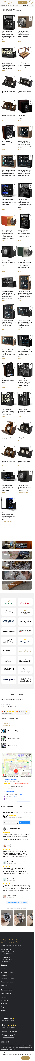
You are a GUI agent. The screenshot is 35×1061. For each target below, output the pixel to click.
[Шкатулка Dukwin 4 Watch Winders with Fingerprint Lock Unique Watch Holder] (9, 190)
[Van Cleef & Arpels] (25, 670)
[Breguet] (8, 660)
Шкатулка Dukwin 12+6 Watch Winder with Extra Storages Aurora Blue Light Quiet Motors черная (25, 173)
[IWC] (8, 641)
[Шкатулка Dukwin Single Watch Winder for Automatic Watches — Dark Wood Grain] (25, 476)
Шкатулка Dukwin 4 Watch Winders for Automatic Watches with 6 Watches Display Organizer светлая (8, 65)
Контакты (4, 997)
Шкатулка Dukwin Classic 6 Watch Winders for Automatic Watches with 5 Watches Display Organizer (25, 382)
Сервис (3, 1010)
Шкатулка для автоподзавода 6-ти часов (8, 380)
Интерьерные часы (7, 972)
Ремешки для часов (7, 982)
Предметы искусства (7, 978)
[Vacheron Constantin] (25, 651)
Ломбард (4, 1003)
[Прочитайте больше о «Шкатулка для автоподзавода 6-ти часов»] (14, 364)
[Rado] (8, 670)
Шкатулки (4, 975)
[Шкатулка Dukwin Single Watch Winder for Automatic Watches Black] (9, 251)
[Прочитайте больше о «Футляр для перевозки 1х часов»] (14, 422)
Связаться (22, 2)
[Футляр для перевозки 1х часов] (9, 428)
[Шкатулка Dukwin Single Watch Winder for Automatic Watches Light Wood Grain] (25, 22)
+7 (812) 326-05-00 (6, 723)
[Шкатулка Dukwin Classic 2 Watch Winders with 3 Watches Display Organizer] (25, 399)
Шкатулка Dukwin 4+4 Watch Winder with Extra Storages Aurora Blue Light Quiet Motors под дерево (25, 144)
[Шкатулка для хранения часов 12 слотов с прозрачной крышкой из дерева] (25, 53)
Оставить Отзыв (8, 1035)
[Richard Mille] (8, 631)
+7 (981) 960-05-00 (27, 5)
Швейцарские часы (7, 969)
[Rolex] (8, 602)
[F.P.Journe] (25, 680)
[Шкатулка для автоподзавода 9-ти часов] (9, 132)
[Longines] (8, 621)
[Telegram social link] (8, 1042)
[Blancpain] (25, 660)
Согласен (25, 1058)
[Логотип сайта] (6, 2)
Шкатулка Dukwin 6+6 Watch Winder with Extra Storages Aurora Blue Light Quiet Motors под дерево (9, 353)
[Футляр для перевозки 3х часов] (9, 82)
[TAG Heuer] (25, 631)
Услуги (3, 1007)
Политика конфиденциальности (11, 1058)
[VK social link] (5, 1042)
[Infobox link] (10, 731)
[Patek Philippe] (25, 612)
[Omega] (25, 602)
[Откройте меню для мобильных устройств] (30, 2)
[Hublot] (8, 651)
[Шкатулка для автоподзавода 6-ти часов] (9, 370)
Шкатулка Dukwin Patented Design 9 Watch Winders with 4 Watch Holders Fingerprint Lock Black (24, 233)
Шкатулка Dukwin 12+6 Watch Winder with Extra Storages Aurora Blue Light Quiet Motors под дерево (9, 173)
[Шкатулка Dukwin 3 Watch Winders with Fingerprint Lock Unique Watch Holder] (9, 476)
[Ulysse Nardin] (8, 680)
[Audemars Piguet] (25, 621)
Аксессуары (4, 985)
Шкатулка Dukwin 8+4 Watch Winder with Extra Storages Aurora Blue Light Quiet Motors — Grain (25, 295)
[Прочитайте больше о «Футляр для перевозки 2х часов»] (30, 422)
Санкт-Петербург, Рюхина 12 (9, 5)
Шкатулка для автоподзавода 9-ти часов (8, 142)
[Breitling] (25, 641)
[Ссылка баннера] (17, 545)
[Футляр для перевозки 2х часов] (25, 428)
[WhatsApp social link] (2, 1042)
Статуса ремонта (6, 993)
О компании (4, 1000)
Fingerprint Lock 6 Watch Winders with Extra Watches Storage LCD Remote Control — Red (8, 516)
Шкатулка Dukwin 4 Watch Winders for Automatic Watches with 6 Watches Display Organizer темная (8, 295)
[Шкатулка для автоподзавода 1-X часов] (25, 106)
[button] (14, 17)
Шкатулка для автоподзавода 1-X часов (23, 117)
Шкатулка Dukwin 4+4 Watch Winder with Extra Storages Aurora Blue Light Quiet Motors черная (25, 353)
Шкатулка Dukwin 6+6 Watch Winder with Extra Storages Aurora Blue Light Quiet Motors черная (25, 324)
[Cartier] (8, 612)
